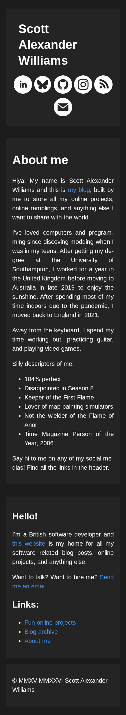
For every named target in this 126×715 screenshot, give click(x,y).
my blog (79, 189)
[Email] (63, 108)
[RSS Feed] (103, 85)
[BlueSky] (43, 85)
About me (37, 640)
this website (28, 543)
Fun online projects (50, 622)
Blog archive (41, 631)
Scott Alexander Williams (47, 44)
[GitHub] (63, 85)
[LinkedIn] (23, 85)
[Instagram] (83, 85)
